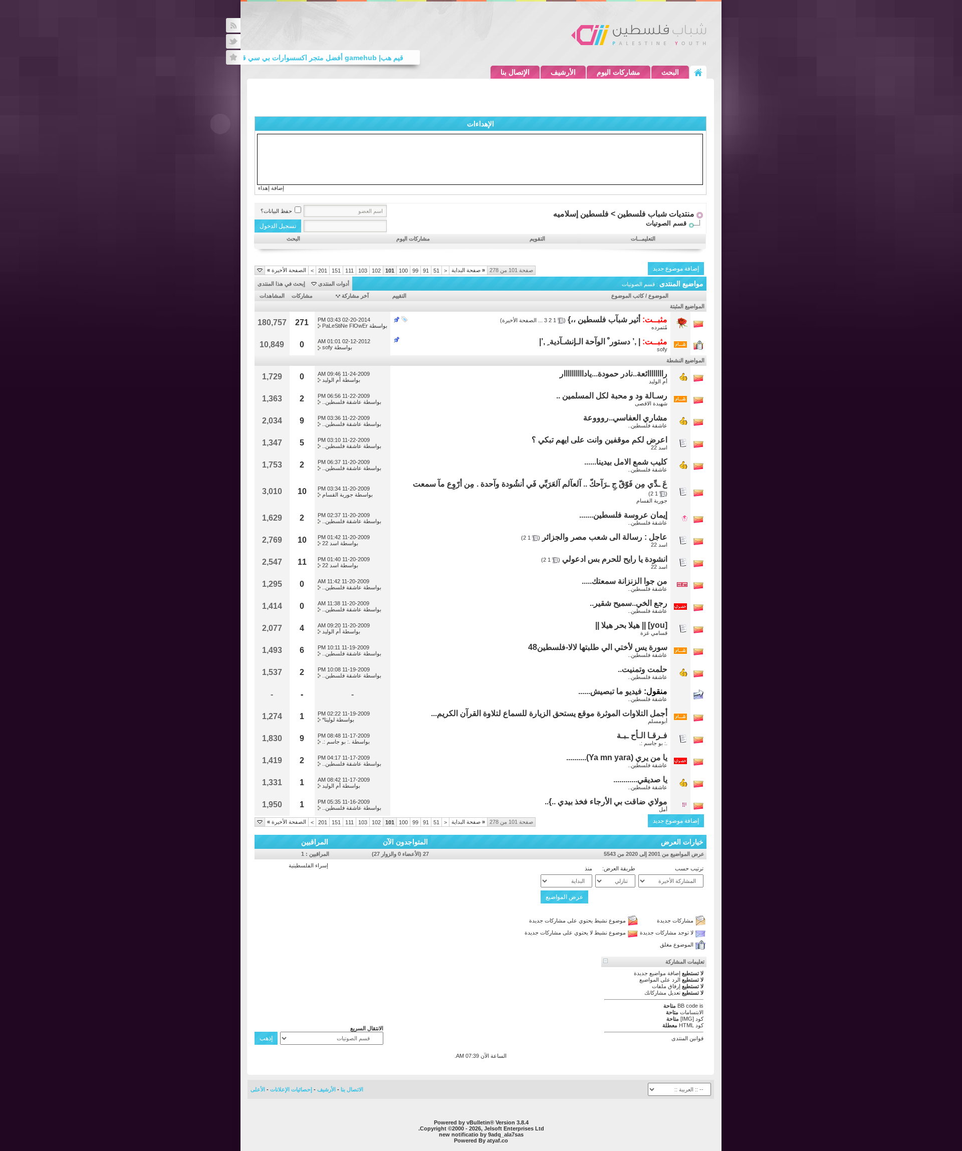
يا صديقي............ (640, 779)
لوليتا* (328, 720)
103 (362, 271)
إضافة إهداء (271, 188)
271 (302, 322)
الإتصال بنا (515, 72)
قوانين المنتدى (687, 1038)
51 (436, 271)
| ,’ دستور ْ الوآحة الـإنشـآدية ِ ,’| (589, 341)
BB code (687, 1006)
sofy (662, 349)
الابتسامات (691, 1012)
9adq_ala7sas (506, 1134)
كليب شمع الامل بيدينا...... (625, 461)
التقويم (537, 239)
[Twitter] (233, 41)
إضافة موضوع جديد (676, 268)
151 (336, 271)
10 (302, 491)
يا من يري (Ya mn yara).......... (616, 757)
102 (376, 271)
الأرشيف (563, 72)
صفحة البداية (468, 270)
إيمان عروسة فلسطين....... (623, 515)
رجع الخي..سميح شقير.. (628, 603)
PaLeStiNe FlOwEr (345, 326)
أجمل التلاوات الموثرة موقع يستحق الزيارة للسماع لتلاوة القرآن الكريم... (549, 713)
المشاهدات (272, 296)
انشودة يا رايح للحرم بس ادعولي (614, 559)
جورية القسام (651, 501)
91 (426, 271)
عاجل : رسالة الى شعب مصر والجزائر (604, 537)
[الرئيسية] (698, 72)
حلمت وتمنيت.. (642, 669)
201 (322, 271)
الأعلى (258, 1089)
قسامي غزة (653, 633)
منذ (588, 868)
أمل (663, 809)
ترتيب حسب (689, 868)
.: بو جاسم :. (653, 743)
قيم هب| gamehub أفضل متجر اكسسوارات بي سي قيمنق (330, 58)
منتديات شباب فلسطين (655, 213)
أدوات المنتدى (333, 284)
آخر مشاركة (355, 296)
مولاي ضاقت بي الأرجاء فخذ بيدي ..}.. (606, 801)
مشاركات (302, 296)
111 (349, 271)
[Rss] (233, 25)
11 (302, 562)
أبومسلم (657, 721)
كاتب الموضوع (627, 296)
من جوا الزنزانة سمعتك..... (624, 581)
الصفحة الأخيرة (286, 270)
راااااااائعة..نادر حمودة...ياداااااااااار (613, 373)
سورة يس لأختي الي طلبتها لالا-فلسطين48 (597, 647)
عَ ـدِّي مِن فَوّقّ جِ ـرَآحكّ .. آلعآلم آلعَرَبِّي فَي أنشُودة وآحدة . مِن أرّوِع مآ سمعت (540, 484)
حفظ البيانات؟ (276, 211)
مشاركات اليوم (618, 72)
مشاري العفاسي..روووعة (625, 417)
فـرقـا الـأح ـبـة (642, 735)
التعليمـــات (643, 239)
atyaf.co (497, 1140)
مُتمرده (659, 327)
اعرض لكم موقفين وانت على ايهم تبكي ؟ (599, 439)
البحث (670, 72)
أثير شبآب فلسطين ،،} (604, 319)
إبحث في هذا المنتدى (281, 284)
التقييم (399, 296)
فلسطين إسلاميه (581, 213)
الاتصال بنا (352, 1089)
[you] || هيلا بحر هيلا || (631, 625)
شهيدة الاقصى (651, 403)
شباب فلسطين (638, 34)
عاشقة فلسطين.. (342, 402)
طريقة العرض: (618, 868)
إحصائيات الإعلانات (291, 1089)
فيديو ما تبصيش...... (610, 691)
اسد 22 (659, 447)
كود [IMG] (691, 1019)
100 (403, 271)
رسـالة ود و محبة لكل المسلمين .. (611, 395)
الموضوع (658, 296)
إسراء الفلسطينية (308, 865)
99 (415, 271)
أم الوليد (658, 381)
